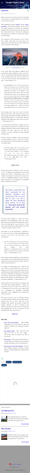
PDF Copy (15, 314)
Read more (25, 424)
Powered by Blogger (16, 464)
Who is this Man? (6, 429)
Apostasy (18, 24)
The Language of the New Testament (13, 346)
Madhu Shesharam (16, 67)
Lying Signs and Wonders (11, 322)
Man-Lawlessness (17, 362)
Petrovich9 (18, 467)
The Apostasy (7, 339)
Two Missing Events (9, 331)
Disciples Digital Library (15, 2)
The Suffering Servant (7, 411)
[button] (28, 11)
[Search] (28, 3)
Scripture (4, 365)
